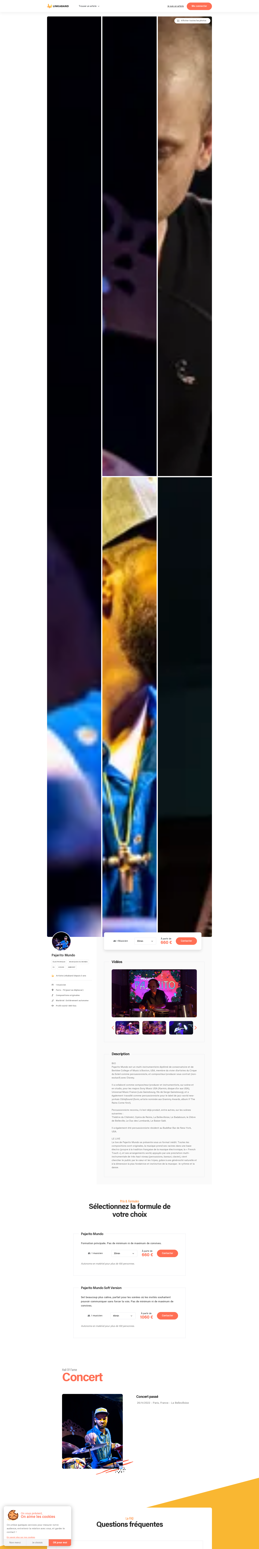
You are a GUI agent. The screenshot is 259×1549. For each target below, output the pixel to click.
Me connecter (199, 6)
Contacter (186, 941)
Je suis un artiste (175, 6)
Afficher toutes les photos (193, 21)
